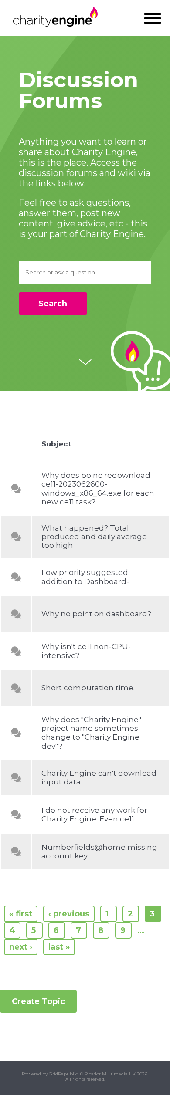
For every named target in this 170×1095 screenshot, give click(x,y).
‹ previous (68, 914)
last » (59, 947)
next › (20, 947)
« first (20, 914)
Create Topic (38, 1001)
